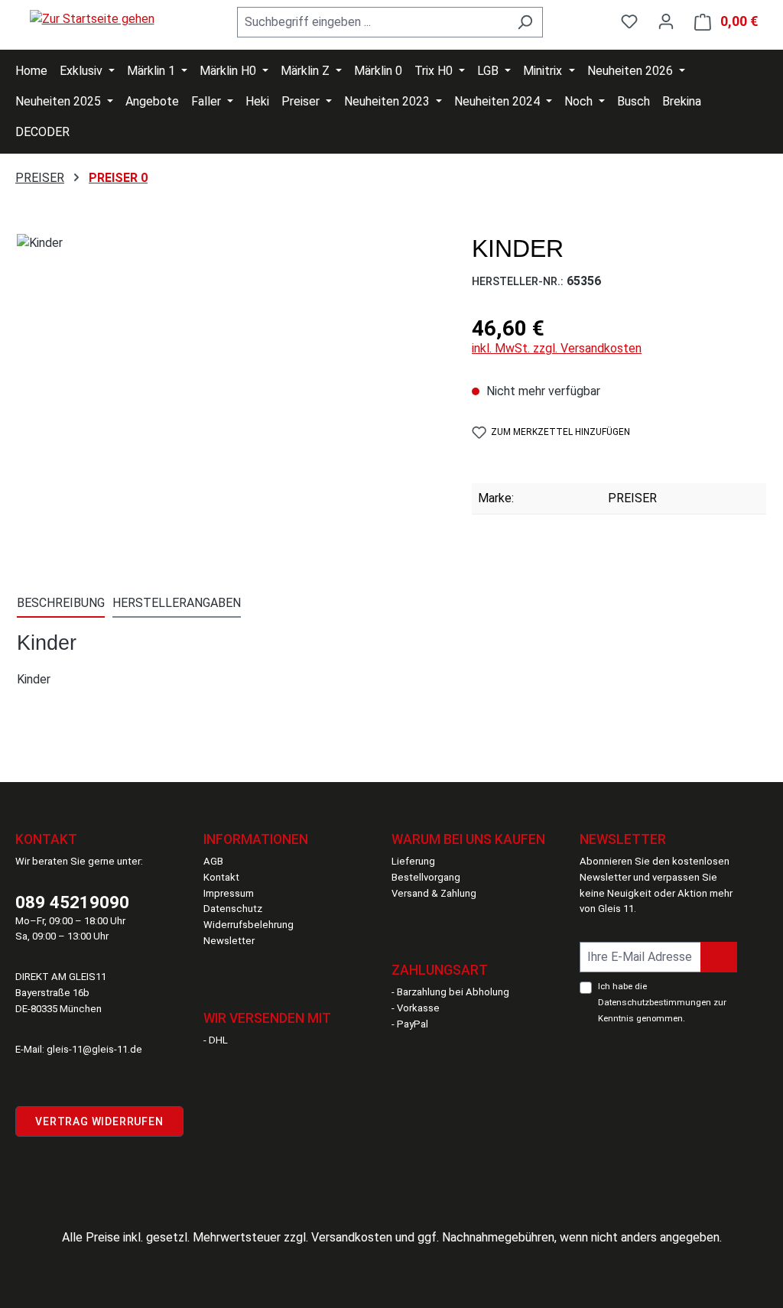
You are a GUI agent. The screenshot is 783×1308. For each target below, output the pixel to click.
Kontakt (221, 877)
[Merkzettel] (629, 21)
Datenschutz (232, 908)
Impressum (228, 893)
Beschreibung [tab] (61, 603)
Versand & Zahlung (434, 893)
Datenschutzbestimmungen (654, 1002)
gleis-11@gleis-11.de (94, 1049)
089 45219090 (72, 902)
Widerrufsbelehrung (248, 924)
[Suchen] (525, 22)
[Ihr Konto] (666, 21)
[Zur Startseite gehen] (91, 18)
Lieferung (413, 861)
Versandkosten (351, 1237)
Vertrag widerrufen (99, 1121)
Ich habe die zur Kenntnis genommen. (662, 1002)
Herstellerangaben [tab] (176, 603)
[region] (229, 398)
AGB (213, 861)
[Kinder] (228, 398)
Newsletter (229, 940)
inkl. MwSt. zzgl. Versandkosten (557, 348)
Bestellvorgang (426, 877)
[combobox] (372, 22)
